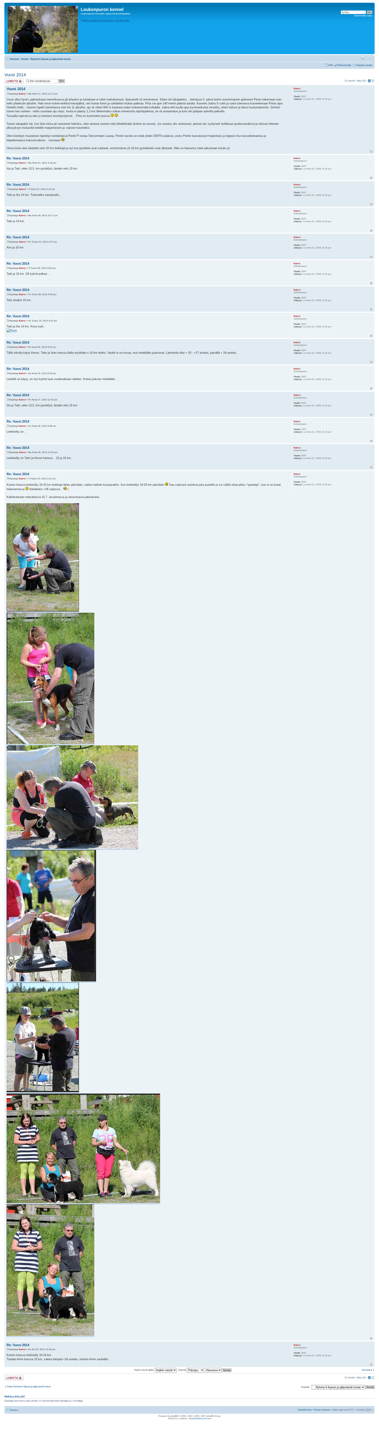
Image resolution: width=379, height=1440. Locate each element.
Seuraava (367, 1370)
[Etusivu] (43, 28)
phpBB (174, 1416)
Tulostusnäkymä (362, 58)
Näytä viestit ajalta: (144, 1370)
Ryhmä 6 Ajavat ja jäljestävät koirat (50, 59)
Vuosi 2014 (15, 74)
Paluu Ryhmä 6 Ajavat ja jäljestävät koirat (28, 1386)
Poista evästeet (322, 1409)
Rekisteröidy (344, 65)
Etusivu (14, 59)
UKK (330, 65)
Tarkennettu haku (363, 15)
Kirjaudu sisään (364, 65)
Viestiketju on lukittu (11, 81)
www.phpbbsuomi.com (200, 1418)
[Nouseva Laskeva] (218, 1370)
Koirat (24, 59)
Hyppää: (305, 1387)
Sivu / (361, 80)
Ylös (371, 151)
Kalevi (22, 94)
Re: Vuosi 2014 (18, 158)
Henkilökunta (304, 1409)
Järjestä (182, 1370)
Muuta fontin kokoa (369, 58)
